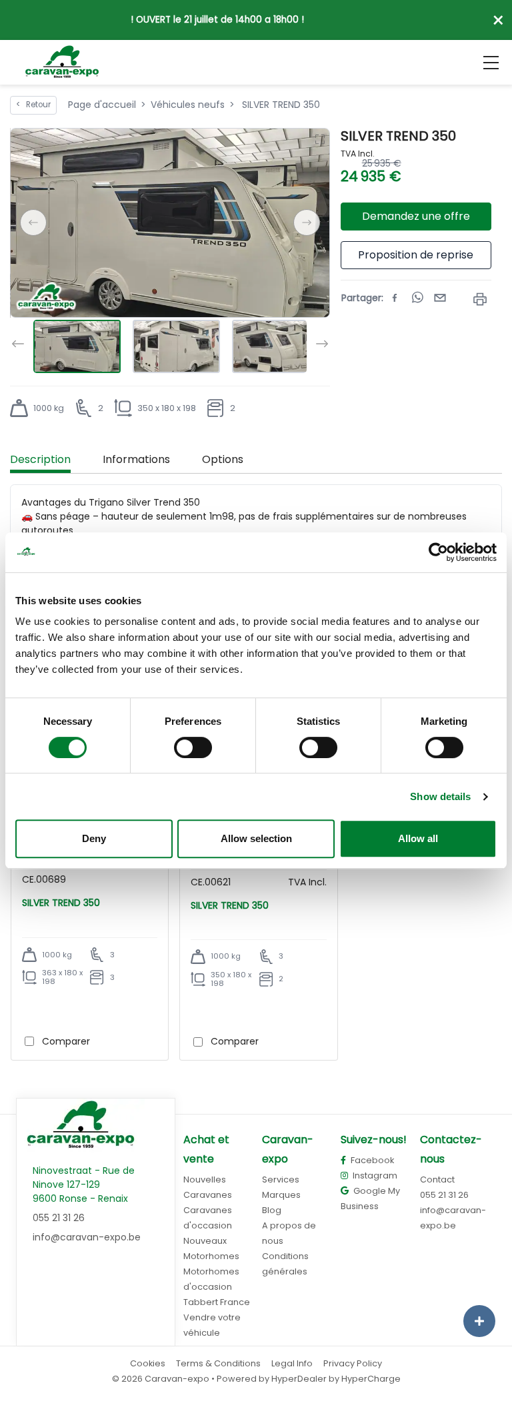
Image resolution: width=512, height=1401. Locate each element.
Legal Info (292, 1363)
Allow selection (256, 838)
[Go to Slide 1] (77, 346)
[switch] (193, 747)
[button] (170, 223)
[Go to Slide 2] (176, 346)
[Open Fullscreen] (319, 138)
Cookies (147, 1363)
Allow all (418, 838)
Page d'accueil (102, 104)
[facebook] (394, 297)
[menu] (491, 62)
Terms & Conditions (218, 1363)
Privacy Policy (352, 1363)
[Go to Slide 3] (275, 346)
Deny (94, 838)
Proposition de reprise (415, 254)
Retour (33, 104)
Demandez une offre (416, 216)
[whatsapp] (417, 297)
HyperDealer (299, 1378)
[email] (440, 297)
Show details (440, 796)
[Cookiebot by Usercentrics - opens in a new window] (438, 552)
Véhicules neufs (188, 104)
